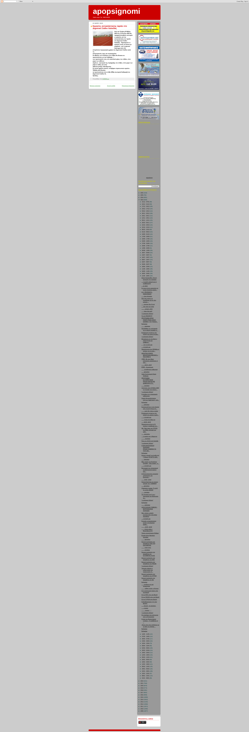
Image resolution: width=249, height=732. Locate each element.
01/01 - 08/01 (146, 678)
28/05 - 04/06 (146, 273)
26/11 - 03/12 (146, 213)
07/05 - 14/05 (146, 636)
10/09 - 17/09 (146, 239)
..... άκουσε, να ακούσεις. (149, 606)
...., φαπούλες (145, 372)
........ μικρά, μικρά (147, 527)
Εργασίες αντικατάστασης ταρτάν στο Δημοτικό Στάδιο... (149, 523)
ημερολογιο (149, 177)
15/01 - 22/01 (146, 673)
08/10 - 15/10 (146, 229)
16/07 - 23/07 (146, 257)
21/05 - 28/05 (146, 276)
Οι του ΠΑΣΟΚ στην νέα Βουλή (150, 597)
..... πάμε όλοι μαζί (147, 311)
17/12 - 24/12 (146, 206)
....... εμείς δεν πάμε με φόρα (150, 411)
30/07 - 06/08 (146, 252)
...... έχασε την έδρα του (148, 419)
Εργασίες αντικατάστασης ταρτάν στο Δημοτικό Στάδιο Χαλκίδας (110, 27)
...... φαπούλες (146, 434)
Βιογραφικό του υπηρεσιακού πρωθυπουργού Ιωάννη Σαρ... (150, 470)
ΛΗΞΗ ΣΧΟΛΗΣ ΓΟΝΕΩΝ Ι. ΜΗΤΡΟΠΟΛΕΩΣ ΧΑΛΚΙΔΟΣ (149, 509)
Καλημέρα (144, 324)
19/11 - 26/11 (146, 215)
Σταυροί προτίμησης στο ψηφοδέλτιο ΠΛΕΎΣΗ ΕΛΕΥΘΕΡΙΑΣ (148, 543)
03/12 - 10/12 (146, 211)
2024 (142, 197)
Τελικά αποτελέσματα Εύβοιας (150, 533)
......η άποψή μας (146, 417)
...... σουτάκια (145, 385)
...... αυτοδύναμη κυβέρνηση (150, 369)
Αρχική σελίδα (111, 86)
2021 (142, 683)
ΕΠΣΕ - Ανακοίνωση (147, 367)
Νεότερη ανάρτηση (95, 86)
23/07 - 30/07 (146, 255)
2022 (142, 681)
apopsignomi (116, 11)
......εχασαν (145, 608)
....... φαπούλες (146, 539)
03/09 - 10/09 (146, 241)
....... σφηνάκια (146, 326)
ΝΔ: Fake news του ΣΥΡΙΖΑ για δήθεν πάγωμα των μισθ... (149, 430)
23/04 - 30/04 (146, 641)
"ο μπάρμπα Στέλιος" (147, 313)
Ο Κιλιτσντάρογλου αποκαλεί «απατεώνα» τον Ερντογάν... (150, 475)
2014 (142, 699)
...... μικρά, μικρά (146, 479)
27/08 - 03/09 (146, 243)
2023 (142, 200)
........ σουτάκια (146, 438)
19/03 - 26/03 (146, 652)
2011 (142, 706)
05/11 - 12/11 (146, 220)
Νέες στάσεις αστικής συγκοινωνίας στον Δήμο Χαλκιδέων (149, 514)
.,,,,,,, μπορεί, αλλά (147, 309)
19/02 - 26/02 (146, 662)
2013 (142, 702)
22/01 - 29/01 (146, 671)
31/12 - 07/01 (146, 202)
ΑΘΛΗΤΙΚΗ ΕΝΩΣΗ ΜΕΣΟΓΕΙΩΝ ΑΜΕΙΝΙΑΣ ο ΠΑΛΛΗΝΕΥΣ (150, 355)
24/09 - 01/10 (146, 234)
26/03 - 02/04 (146, 650)
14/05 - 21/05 (146, 634)
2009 (142, 711)
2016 (142, 695)
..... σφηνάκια (145, 404)
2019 (142, 688)
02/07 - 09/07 (146, 262)
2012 (142, 704)
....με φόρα (145, 286)
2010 (142, 709)
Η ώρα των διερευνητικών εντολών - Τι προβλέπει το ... (150, 621)
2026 (142, 193)
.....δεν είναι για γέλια (148, 306)
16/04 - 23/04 (146, 643)
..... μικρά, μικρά (146, 422)
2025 (142, 195)
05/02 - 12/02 (146, 666)
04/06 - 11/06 (146, 271)
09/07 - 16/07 (146, 259)
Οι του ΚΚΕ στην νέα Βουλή (149, 595)
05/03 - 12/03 (146, 657)
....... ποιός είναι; (146, 547)
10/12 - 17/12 (146, 208)
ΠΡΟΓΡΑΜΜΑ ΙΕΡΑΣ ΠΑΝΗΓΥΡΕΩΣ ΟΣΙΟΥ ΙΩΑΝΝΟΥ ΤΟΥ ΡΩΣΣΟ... (150, 320)
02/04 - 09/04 (146, 648)
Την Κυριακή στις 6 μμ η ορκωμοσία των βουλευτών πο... (150, 496)
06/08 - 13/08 (146, 250)
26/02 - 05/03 (146, 659)
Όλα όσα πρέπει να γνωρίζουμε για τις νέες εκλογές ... (149, 300)
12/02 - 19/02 (146, 664)
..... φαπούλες (145, 486)
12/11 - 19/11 (146, 218)
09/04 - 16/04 (146, 645)
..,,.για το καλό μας (147, 344)
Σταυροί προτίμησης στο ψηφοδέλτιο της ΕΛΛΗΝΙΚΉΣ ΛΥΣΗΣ (148, 554)
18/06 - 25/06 (146, 266)
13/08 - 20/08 (146, 248)
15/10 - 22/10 (146, 227)
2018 (142, 690)
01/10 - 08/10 (146, 232)
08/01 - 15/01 (146, 675)
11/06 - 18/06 (146, 269)
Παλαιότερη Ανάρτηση (128, 86)
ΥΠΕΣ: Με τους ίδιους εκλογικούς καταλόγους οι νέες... (150, 361)
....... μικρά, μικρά (147, 365)
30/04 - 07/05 (146, 639)
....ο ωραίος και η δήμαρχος (149, 436)
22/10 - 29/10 (146, 225)
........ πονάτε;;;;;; (146, 610)
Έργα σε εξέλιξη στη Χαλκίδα (150, 441)
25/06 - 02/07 (146, 264)
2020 (142, 685)
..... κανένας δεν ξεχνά (148, 304)
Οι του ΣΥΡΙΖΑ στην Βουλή (149, 599)
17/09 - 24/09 (146, 236)
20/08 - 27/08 (146, 245)
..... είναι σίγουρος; (147, 296)
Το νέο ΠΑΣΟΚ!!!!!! (147, 316)
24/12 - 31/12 (146, 204)
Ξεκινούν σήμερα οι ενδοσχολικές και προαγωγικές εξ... (147, 570)
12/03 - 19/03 (146, 655)
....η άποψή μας (146, 347)
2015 (142, 697)
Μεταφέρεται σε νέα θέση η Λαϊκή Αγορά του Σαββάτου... (149, 340)
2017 (142, 692)
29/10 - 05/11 (146, 222)
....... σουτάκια (146, 550)
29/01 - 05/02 (146, 669)
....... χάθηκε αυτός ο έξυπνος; (150, 588)
